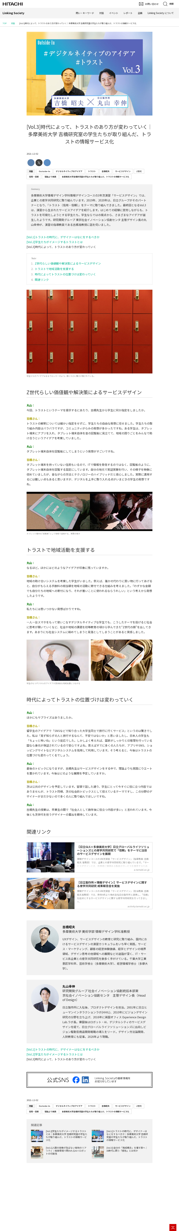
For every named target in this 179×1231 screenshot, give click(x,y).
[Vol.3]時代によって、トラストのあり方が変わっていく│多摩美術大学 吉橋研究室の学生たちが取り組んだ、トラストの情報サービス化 (89, 134)
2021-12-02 (32, 153)
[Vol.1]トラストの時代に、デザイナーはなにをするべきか (63, 237)
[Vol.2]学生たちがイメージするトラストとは (55, 242)
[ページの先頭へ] (172, 1227)
